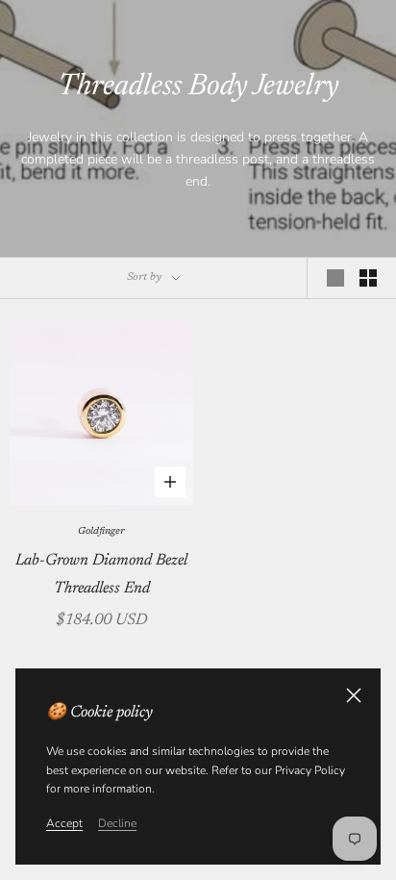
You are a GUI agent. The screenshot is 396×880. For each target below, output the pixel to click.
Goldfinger (101, 532)
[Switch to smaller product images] (368, 278)
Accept (64, 823)
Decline (117, 823)
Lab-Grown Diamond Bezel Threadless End (101, 574)
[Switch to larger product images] (335, 278)
